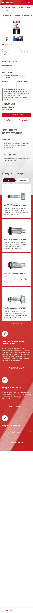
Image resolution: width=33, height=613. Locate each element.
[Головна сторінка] (9, 3)
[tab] (7, 15)
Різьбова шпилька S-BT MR (15, 308)
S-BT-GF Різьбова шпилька (15, 274)
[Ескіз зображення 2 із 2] (18, 38)
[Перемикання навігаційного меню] (3, 3)
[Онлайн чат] (11, 611)
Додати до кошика (17, 114)
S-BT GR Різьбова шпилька (15, 239)
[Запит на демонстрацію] (7, 611)
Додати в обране (9, 119)
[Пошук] (29, 3)
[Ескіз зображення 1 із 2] (7, 38)
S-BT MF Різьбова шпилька (15, 205)
